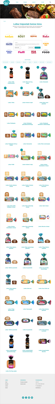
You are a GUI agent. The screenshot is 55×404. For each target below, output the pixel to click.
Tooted (17, 2)
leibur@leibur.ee (38, 387)
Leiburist (6, 385)
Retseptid (25, 2)
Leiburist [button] (33, 2)
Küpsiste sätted (17, 47)
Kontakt (42, 2)
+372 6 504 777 (39, 385)
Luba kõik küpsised (37, 47)
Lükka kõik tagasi (31, 47)
